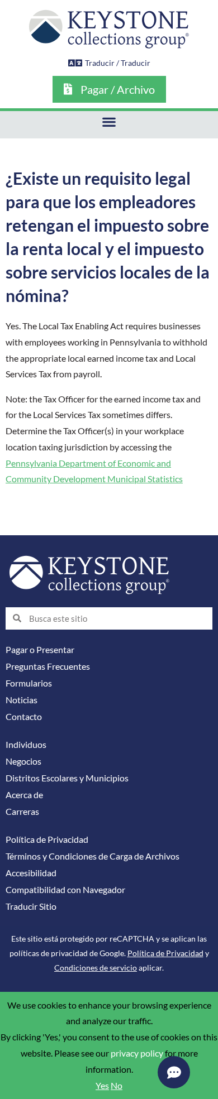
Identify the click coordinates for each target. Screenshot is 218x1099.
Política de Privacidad (47, 839)
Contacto (24, 717)
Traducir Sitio (31, 906)
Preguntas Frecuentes (48, 666)
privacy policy (137, 1053)
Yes (102, 1086)
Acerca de (24, 795)
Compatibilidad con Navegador (65, 890)
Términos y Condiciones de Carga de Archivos (92, 856)
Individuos (26, 745)
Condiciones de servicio (95, 967)
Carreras (22, 812)
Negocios (23, 761)
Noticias (21, 700)
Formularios (29, 683)
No (116, 1086)
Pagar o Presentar (40, 650)
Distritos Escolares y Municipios (67, 778)
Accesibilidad (31, 873)
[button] (109, 122)
